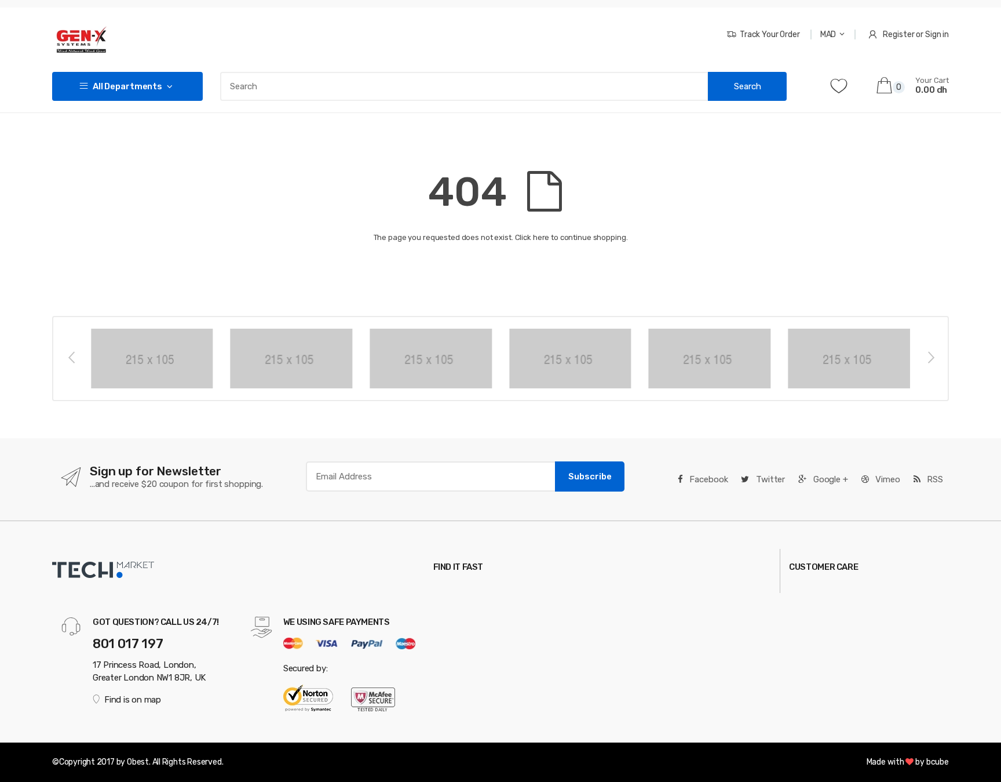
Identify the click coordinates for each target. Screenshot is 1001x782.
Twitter (769, 479)
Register (898, 34)
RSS (933, 479)
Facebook (708, 479)
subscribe (590, 476)
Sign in (937, 34)
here (541, 237)
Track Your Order (770, 34)
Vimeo (887, 479)
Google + (829, 479)
